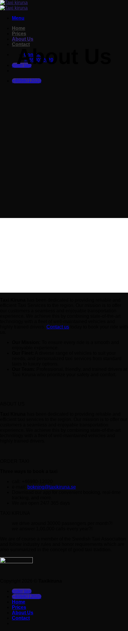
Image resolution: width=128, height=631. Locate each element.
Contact (21, 618)
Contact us (57, 326)
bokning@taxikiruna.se (51, 486)
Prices (19, 33)
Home (18, 28)
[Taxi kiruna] (14, 5)
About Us (22, 39)
